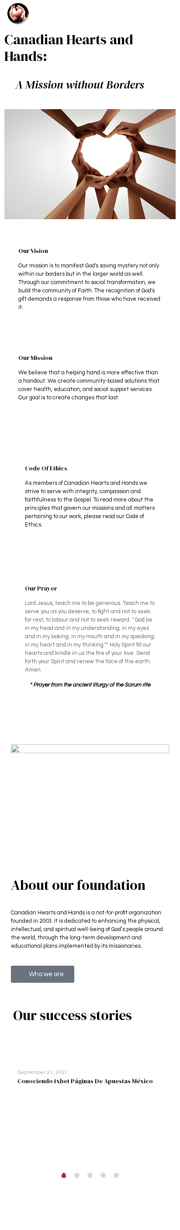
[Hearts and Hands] (18, 13)
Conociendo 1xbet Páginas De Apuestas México (85, 1081)
